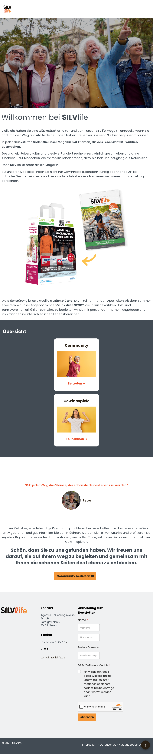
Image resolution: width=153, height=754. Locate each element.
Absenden (87, 717)
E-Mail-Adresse (89, 647)
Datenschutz (108, 744)
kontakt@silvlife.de (52, 657)
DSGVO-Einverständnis (94, 665)
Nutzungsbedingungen (134, 744)
